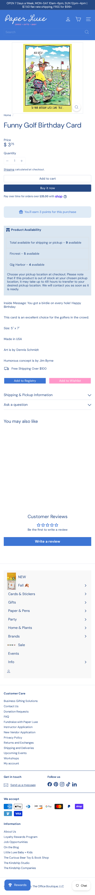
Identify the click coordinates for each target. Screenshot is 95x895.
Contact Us (11, 706)
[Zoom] (76, 107)
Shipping (9, 169)
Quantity (10, 153)
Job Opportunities (16, 842)
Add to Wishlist (70, 381)
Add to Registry (25, 381)
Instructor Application (18, 727)
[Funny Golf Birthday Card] (31, 459)
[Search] (86, 32)
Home (7, 115)
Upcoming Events (15, 753)
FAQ (6, 716)
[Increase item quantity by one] (21, 160)
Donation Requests (16, 711)
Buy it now (47, 188)
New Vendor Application (19, 732)
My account (11, 763)
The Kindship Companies (20, 868)
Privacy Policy (13, 737)
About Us (10, 831)
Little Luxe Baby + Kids (18, 852)
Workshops (11, 758)
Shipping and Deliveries (19, 748)
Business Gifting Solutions (21, 701)
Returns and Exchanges (19, 743)
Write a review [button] (47, 541)
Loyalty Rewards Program (21, 837)
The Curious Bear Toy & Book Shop (26, 857)
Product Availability (26, 230)
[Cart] (78, 19)
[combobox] (47, 32)
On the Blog (11, 847)
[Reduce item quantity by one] (7, 160)
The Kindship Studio (17, 863)
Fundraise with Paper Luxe (21, 722)
